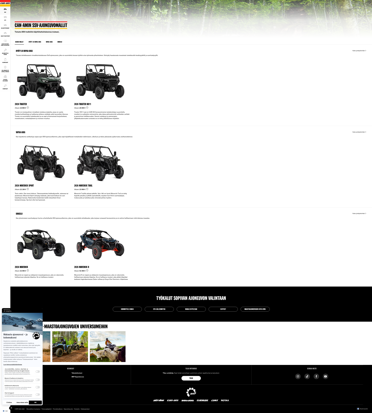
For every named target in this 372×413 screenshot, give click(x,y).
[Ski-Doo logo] (158, 400)
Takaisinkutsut (77, 373)
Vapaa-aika (49, 42)
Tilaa (191, 378)
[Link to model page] (42, 92)
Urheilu (59, 42)
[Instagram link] (298, 376)
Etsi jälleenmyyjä (159, 309)
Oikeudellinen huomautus (33, 409)
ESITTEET (223, 309)
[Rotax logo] (225, 400)
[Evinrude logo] (202, 400)
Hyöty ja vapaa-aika (35, 42)
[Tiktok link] (307, 376)
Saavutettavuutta (68, 409)
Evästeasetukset (85, 409)
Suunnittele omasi (127, 309)
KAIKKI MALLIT (19, 42)
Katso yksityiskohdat (359, 51)
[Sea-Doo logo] (187, 400)
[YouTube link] (325, 376)
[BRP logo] (191, 392)
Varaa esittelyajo (191, 309)
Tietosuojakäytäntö (47, 409)
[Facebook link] (316, 376)
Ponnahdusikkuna (57, 409)
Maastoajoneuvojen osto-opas (255, 309)
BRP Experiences (78, 376)
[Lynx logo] (215, 400)
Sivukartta (76, 409)
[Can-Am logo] (173, 400)
